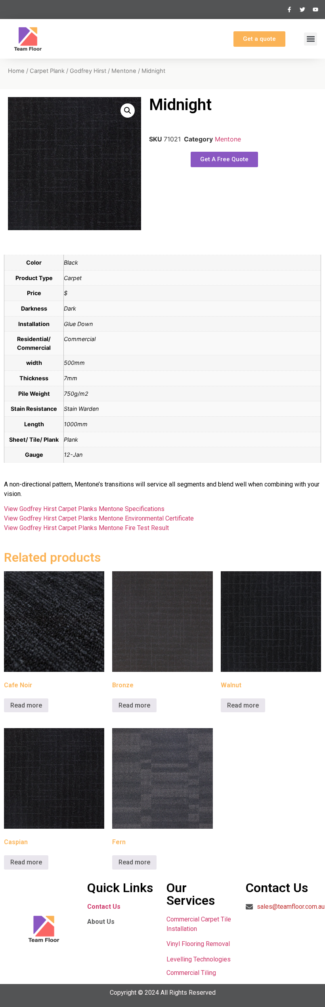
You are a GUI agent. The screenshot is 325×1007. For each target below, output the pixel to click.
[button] (310, 39)
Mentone (123, 70)
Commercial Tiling (191, 972)
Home (16, 70)
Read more (26, 705)
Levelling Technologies (198, 959)
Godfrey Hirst (88, 70)
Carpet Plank (47, 70)
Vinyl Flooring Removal (198, 944)
